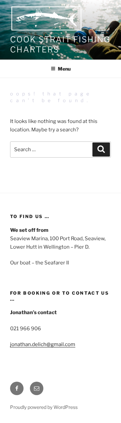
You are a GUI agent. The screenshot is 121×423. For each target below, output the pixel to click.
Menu (64, 69)
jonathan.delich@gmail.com (42, 344)
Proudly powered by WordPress (44, 407)
